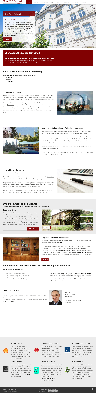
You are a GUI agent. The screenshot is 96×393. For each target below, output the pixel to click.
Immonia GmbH (13, 391)
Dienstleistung (11, 105)
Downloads (75, 2)
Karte (45, 143)
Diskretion (59, 154)
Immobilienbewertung (47, 2)
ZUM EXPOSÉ (32, 228)
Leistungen (66, 2)
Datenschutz (48, 389)
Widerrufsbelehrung (42, 391)
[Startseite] (13, 2)
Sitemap (54, 389)
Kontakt (84, 2)
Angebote (35, 2)
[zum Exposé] (86, 213)
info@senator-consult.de (74, 300)
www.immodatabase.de (72, 147)
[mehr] (21, 249)
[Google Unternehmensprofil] (92, 389)
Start (29, 2)
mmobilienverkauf (22, 58)
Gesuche (58, 2)
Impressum (41, 389)
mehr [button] (44, 259)
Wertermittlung (14, 62)
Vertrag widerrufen (53, 391)
